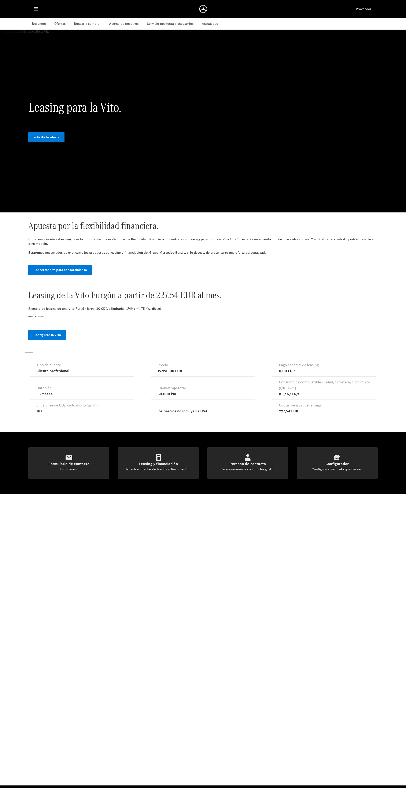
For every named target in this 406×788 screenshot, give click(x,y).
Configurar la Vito (47, 335)
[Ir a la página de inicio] (203, 9)
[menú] (36, 9)
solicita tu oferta (46, 137)
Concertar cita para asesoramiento (60, 270)
